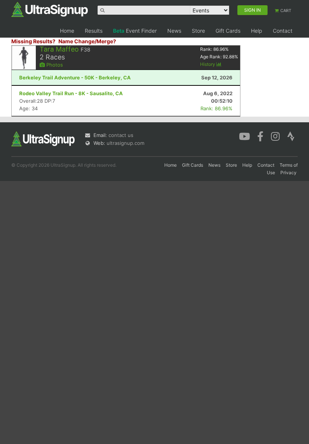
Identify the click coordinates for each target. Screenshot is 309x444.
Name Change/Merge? (87, 41)
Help (256, 30)
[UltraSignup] (49, 9)
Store (198, 30)
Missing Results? (33, 41)
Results (93, 30)
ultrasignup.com (125, 143)
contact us (121, 135)
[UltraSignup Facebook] (260, 136)
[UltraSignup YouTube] (244, 136)
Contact (282, 30)
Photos (54, 65)
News (174, 30)
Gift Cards (228, 30)
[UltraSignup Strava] (291, 136)
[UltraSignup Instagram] (275, 136)
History (208, 64)
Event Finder (135, 30)
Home (67, 30)
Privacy (288, 172)
